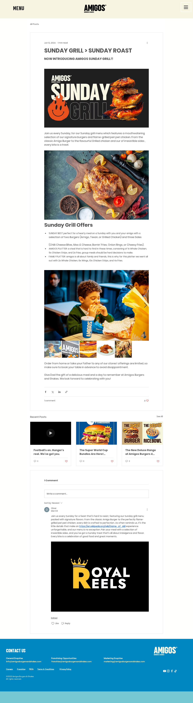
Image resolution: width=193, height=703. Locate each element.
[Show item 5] (123, 349)
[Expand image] (96, 305)
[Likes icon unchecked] (53, 623)
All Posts (34, 24)
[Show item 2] (70, 349)
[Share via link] (66, 392)
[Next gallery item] (145, 305)
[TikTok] (175, 671)
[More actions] (147, 42)
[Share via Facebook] (45, 392)
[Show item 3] (88, 349)
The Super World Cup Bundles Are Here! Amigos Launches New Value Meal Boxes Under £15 (96, 452)
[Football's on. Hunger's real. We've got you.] (50, 433)
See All (160, 416)
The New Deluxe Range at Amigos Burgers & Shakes (140, 452)
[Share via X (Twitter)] (52, 392)
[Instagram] (168, 671)
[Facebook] (172, 671)
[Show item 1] (52, 349)
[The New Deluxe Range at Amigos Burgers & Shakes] (142, 433)
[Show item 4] (105, 349)
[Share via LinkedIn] (59, 392)
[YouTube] (164, 671)
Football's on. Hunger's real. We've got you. (49, 452)
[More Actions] (147, 509)
